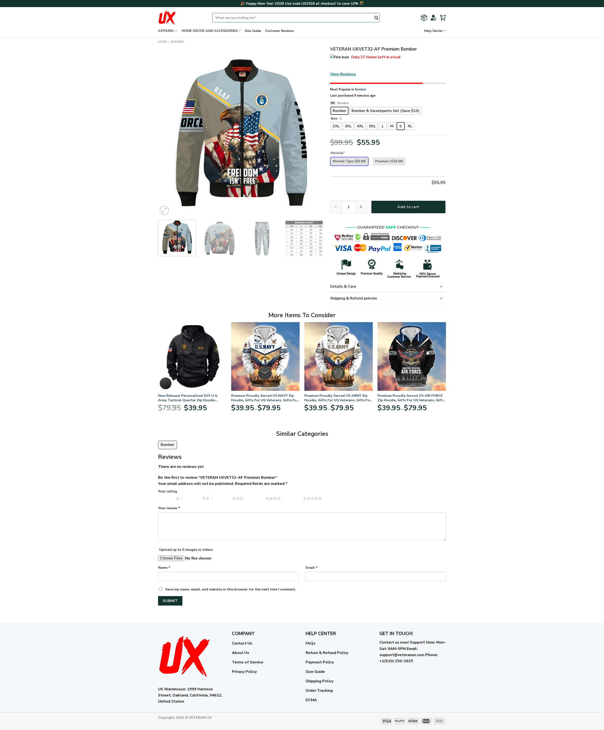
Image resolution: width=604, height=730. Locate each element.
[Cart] (443, 17)
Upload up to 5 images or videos (186, 549)
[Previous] (167, 133)
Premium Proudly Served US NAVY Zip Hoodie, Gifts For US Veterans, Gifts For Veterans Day (264, 397)
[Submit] (376, 18)
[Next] (314, 133)
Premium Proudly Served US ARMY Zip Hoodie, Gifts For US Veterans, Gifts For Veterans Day (337, 397)
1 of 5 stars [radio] (166, 498)
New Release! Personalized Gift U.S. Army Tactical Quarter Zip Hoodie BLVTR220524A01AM (188, 397)
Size (334, 118)
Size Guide (253, 30)
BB (333, 103)
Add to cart (408, 206)
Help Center (433, 30)
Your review (169, 508)
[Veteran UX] (181, 17)
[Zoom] (164, 210)
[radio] (339, 110)
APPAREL (166, 30)
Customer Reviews (279, 30)
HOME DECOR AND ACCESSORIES (209, 30)
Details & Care (343, 286)
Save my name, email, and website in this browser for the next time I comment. (230, 589)
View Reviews (343, 74)
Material (338, 153)
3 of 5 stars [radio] (222, 498)
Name (164, 567)
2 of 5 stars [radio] (192, 498)
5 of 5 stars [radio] (293, 498)
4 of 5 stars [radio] (255, 498)
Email (312, 567)
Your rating (167, 491)
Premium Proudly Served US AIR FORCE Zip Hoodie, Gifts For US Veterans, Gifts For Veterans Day (411, 397)
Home (162, 42)
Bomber (177, 42)
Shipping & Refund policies (353, 298)
